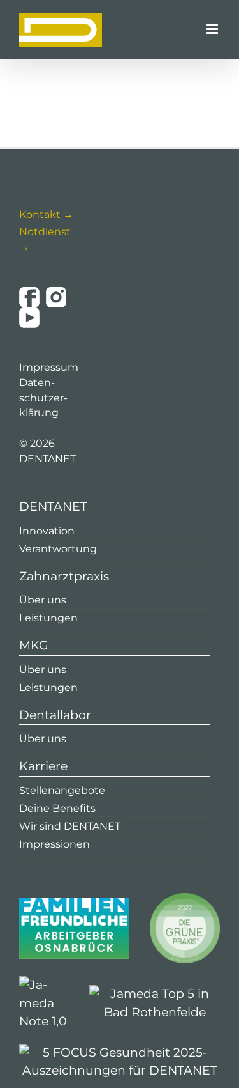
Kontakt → (46, 214)
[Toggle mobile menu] (213, 29)
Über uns (42, 600)
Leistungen (48, 618)
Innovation (47, 531)
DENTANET (53, 506)
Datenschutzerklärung (43, 398)
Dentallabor (55, 715)
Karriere (43, 766)
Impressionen (54, 844)
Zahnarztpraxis (64, 576)
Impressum (48, 367)
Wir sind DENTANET (69, 826)
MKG (33, 645)
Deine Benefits (57, 808)
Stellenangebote (62, 790)
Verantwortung (58, 549)
